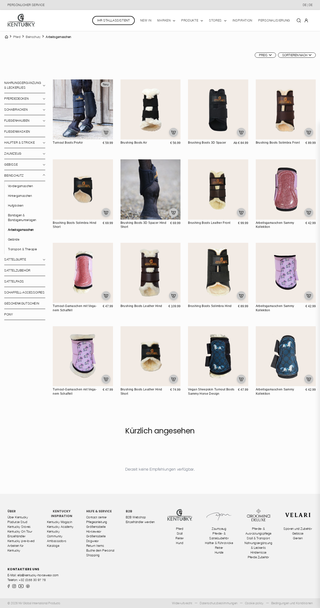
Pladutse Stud (17, 522)
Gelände (13, 239)
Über (12, 511)
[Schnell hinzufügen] (106, 132)
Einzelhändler (17, 536)
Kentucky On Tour (20, 531)
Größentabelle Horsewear (96, 529)
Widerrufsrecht (182, 603)
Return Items (95, 546)
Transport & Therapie (22, 249)
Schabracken (16, 109)
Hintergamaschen (20, 196)
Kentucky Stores (19, 527)
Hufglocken (15, 205)
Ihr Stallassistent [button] (113, 20)
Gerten (297, 538)
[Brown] (136, 135)
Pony (8, 314)
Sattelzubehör (17, 270)
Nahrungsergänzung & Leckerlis (258, 545)
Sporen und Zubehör (298, 529)
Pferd (180, 529)
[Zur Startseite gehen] (21, 20)
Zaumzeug (13, 153)
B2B (129, 511)
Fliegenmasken (17, 131)
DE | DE (307, 5)
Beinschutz (14, 175)
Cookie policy (254, 603)
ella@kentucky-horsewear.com (38, 575)
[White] (130, 135)
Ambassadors (56, 541)
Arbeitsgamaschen (21, 230)
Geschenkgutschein (21, 303)
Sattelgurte (15, 259)
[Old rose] (260, 215)
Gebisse (11, 164)
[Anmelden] (306, 20)
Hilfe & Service (99, 511)
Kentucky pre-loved (21, 541)
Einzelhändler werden (140, 522)
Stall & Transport (258, 538)
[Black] (125, 135)
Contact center (96, 517)
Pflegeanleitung (96, 522)
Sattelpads (14, 281)
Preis (263, 55)
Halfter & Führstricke (219, 543)
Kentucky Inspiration (61, 513)
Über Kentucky (18, 517)
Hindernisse (258, 552)
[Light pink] (260, 298)
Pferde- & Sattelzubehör (219, 536)
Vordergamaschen (20, 186)
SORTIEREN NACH (294, 55)
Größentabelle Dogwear (96, 538)
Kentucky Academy (60, 527)
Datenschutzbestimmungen (219, 603)
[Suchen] (298, 20)
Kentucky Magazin (59, 522)
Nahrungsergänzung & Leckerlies (22, 85)
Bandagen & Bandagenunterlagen (22, 217)
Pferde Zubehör (258, 557)
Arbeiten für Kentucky (16, 548)
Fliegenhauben (17, 120)
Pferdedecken (16, 98)
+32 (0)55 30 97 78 (32, 580)
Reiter (180, 538)
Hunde (219, 552)
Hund (179, 543)
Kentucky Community (55, 534)
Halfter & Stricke (19, 142)
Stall (180, 533)
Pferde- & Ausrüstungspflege (259, 531)
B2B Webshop (136, 517)
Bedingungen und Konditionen (291, 603)
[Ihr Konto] (306, 20)
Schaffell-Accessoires (24, 292)
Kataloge (53, 546)
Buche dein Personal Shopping (100, 553)
